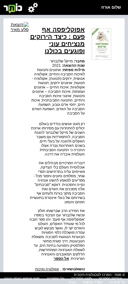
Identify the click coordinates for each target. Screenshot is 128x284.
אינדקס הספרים (110, 278)
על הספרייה (55, 278)
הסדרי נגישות (93, 282)
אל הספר (61, 258)
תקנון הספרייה (81, 278)
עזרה (72, 282)
